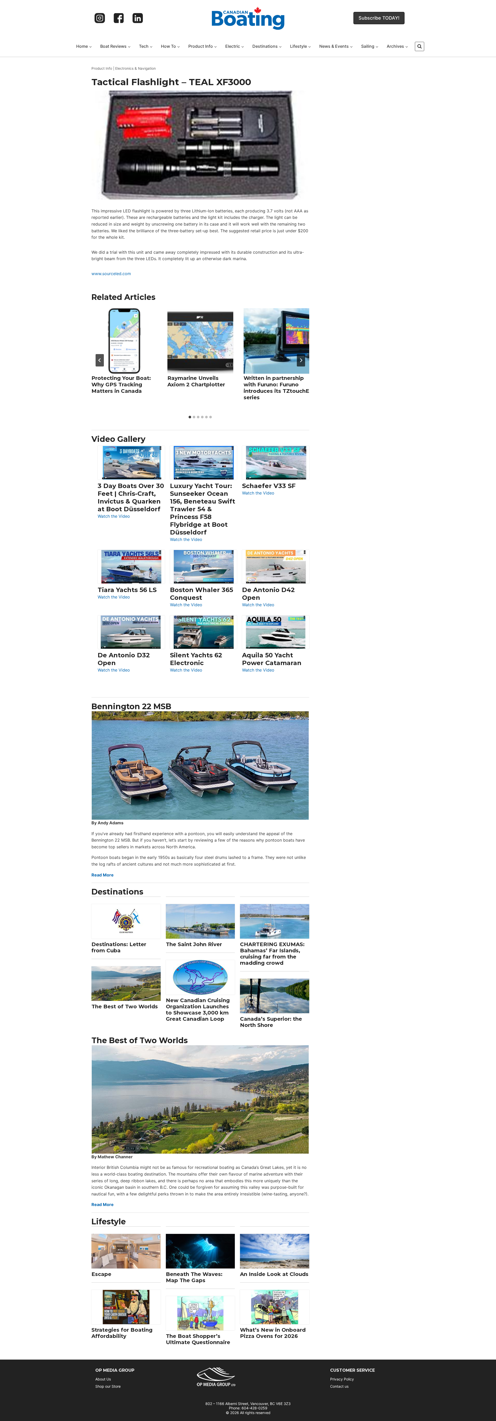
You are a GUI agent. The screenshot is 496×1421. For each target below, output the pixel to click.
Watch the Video (114, 516)
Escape (101, 1274)
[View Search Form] (419, 46)
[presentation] (124, 341)
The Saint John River (194, 944)
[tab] (190, 417)
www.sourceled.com (111, 273)
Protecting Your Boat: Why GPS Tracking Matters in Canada (121, 384)
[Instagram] (99, 18)
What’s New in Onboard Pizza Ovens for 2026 (273, 1333)
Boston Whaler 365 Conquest (201, 593)
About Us (103, 1379)
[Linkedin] (137, 18)
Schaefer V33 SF (269, 486)
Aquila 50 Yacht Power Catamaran (271, 659)
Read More (102, 874)
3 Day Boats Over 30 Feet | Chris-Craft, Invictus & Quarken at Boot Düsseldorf (131, 497)
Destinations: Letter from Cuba (118, 947)
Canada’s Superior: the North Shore (271, 1022)
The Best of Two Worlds (124, 1006)
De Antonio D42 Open (268, 593)
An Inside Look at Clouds (274, 1274)
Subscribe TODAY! (379, 18)
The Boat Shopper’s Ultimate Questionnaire (198, 1339)
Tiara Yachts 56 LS (127, 590)
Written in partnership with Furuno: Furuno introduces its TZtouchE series (276, 388)
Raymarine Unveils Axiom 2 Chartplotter (196, 381)
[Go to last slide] (100, 360)
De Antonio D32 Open (124, 659)
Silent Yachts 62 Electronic (196, 659)
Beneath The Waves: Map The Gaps (194, 1277)
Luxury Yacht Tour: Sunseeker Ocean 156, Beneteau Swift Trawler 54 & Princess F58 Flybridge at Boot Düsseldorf (202, 509)
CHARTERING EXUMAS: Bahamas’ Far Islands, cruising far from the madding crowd (272, 953)
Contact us (339, 1386)
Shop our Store (108, 1386)
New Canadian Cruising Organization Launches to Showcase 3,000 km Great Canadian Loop (198, 1009)
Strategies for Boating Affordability (121, 1333)
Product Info (101, 68)
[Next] (301, 360)
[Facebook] (119, 18)
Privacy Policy (342, 1379)
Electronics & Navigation (135, 68)
